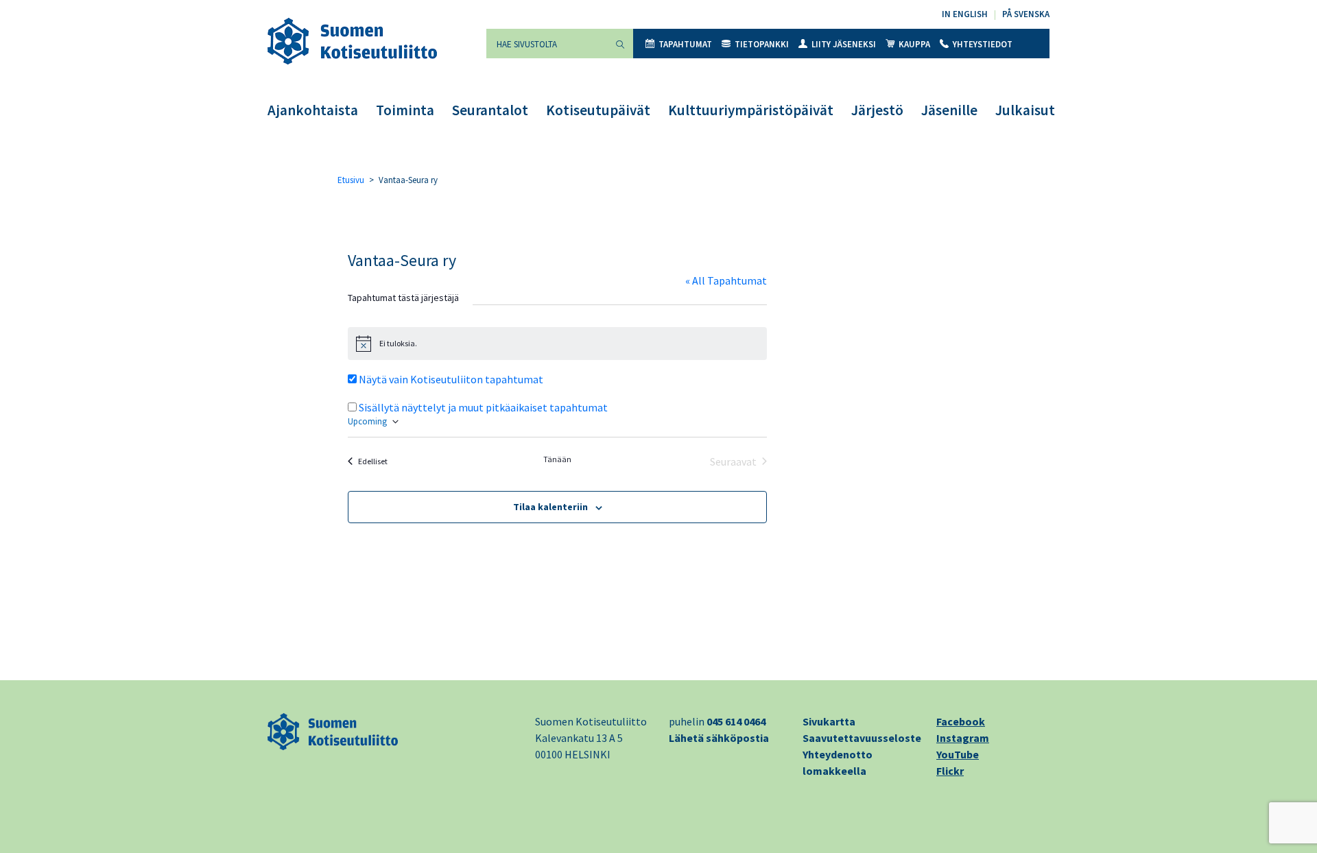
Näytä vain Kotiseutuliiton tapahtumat (451, 379)
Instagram (962, 738)
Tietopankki (762, 44)
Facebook (960, 721)
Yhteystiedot (982, 44)
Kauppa (914, 44)
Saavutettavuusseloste (862, 738)
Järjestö (877, 110)
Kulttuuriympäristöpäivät (750, 110)
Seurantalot (490, 110)
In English (965, 14)
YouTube (957, 754)
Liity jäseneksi (843, 44)
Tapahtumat (685, 44)
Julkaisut (1025, 110)
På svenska (1025, 14)
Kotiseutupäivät (598, 110)
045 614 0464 (736, 721)
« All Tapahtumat (726, 280)
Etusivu (350, 180)
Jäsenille (949, 110)
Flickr (950, 771)
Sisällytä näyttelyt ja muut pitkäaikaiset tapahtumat (483, 407)
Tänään (557, 459)
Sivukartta (829, 721)
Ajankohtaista (313, 110)
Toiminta (405, 110)
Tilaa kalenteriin (550, 507)
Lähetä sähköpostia (719, 738)
